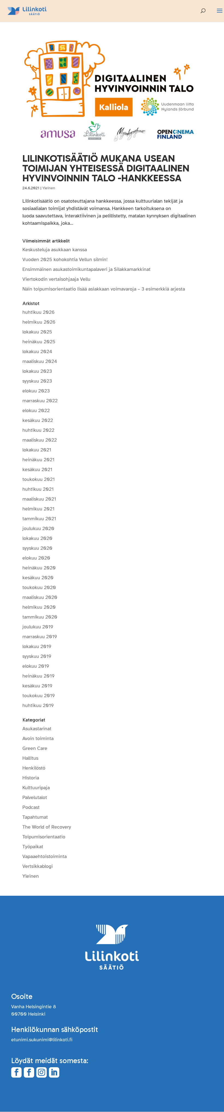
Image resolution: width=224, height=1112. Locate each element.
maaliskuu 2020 (39, 597)
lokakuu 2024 (37, 351)
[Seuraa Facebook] (16, 1072)
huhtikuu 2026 (38, 312)
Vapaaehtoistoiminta (44, 856)
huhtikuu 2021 (38, 489)
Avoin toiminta (38, 738)
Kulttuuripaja (36, 788)
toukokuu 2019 (38, 696)
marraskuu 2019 (39, 637)
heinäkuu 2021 (38, 460)
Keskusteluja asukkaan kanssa (54, 250)
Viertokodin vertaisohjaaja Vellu (56, 279)
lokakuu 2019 (36, 646)
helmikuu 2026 (38, 322)
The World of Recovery (46, 827)
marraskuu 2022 (40, 401)
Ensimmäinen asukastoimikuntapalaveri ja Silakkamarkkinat (86, 269)
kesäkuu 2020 (38, 578)
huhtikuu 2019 (38, 705)
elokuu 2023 (36, 391)
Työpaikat (32, 847)
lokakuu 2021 (36, 450)
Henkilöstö (33, 768)
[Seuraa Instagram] (41, 1072)
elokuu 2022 (36, 410)
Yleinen (48, 188)
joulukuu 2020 (38, 528)
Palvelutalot (34, 797)
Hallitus (30, 758)
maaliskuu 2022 (39, 440)
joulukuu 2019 (37, 627)
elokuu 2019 (35, 666)
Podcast (31, 807)
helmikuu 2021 (38, 509)
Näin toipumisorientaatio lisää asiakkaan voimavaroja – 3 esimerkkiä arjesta (104, 289)
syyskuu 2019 (36, 656)
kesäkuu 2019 (37, 686)
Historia (30, 778)
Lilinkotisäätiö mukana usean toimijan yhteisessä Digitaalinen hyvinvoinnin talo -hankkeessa (105, 168)
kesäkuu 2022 (37, 420)
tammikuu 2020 (39, 617)
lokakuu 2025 (37, 332)
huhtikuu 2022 (38, 430)
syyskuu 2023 (37, 381)
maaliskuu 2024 (39, 361)
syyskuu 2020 (37, 548)
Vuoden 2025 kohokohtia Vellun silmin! (65, 259)
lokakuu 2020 (37, 538)
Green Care (34, 748)
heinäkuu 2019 (38, 676)
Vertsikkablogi (37, 866)
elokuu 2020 (36, 558)
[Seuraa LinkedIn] (54, 1072)
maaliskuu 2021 (39, 499)
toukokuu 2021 (38, 479)
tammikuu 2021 (39, 519)
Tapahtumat (35, 817)
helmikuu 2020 (39, 607)
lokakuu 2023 (37, 371)
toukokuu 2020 (39, 587)
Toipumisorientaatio (43, 837)
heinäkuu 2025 (38, 342)
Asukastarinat (36, 729)
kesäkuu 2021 (37, 469)
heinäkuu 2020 (39, 568)
